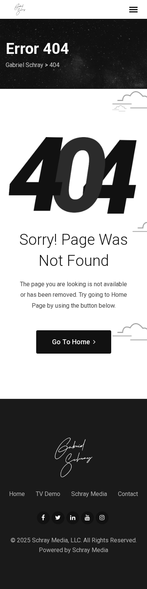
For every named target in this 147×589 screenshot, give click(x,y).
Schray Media (89, 493)
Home (17, 493)
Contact (128, 493)
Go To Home (71, 342)
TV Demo (48, 493)
